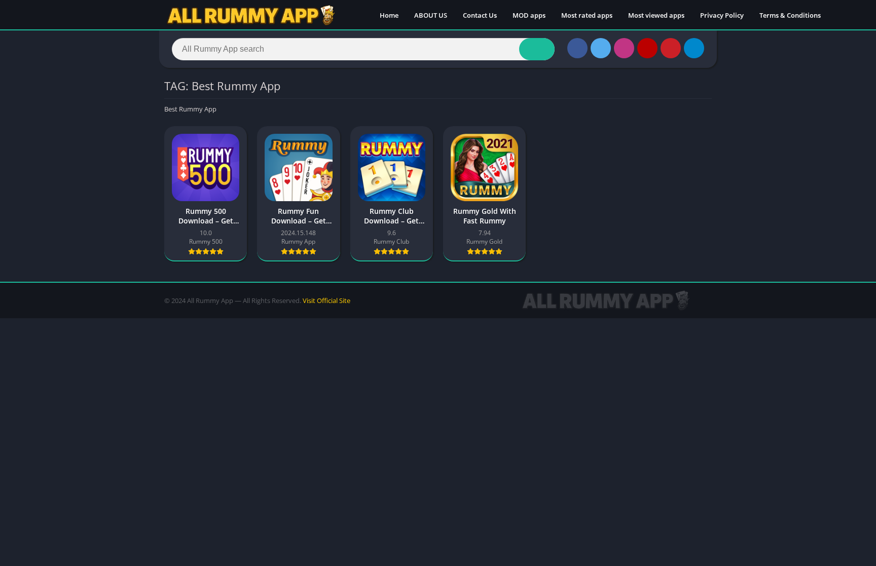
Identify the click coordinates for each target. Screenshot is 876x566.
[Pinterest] (671, 48)
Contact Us (480, 15)
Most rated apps (586, 15)
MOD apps (529, 15)
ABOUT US (430, 15)
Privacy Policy (722, 15)
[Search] (537, 49)
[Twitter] (601, 48)
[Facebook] (577, 48)
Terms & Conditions (790, 15)
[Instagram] (624, 48)
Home (389, 15)
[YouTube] (647, 48)
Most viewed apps (656, 15)
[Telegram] (694, 48)
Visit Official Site (326, 300)
